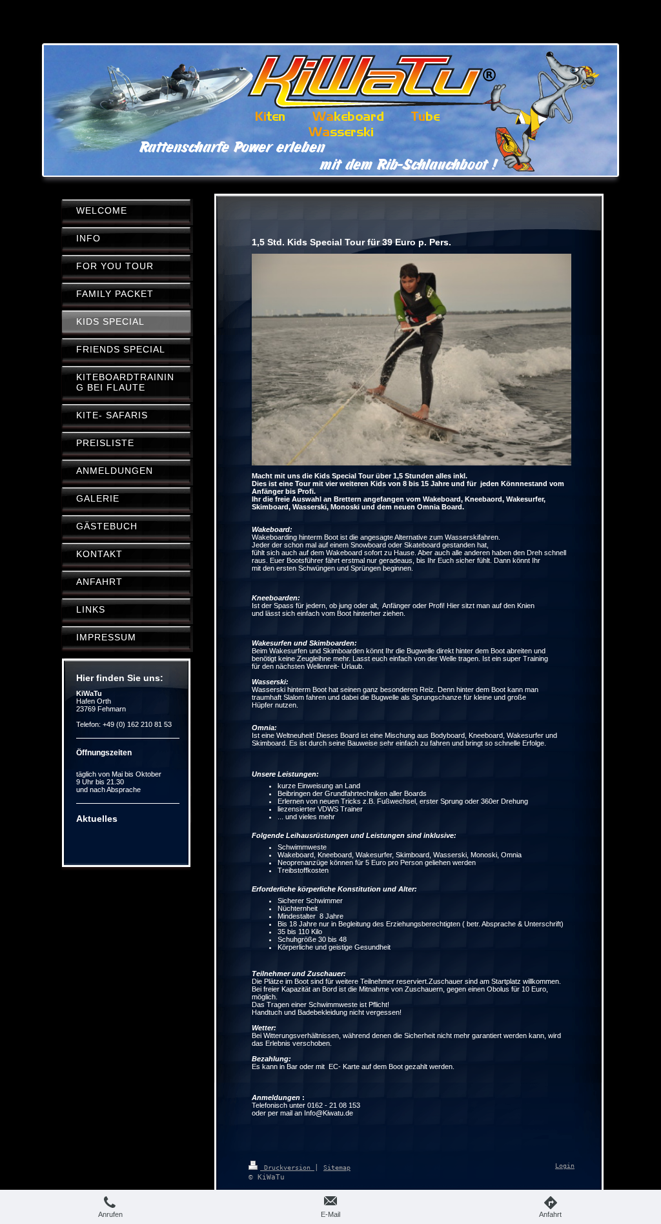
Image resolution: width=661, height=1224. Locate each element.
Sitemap (337, 1167)
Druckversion (287, 1167)
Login (565, 1165)
